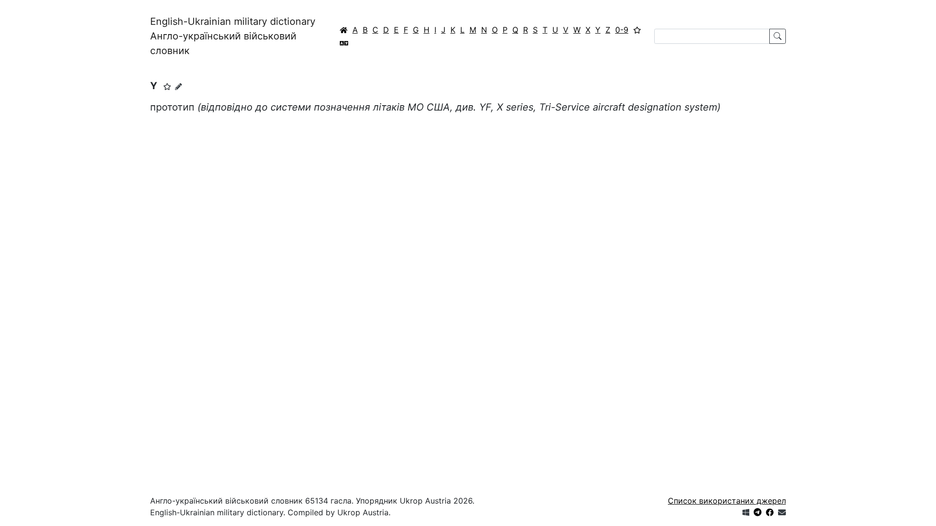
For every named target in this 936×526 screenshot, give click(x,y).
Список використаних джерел (727, 501)
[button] (167, 86)
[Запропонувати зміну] (178, 86)
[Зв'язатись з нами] (782, 512)
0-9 (621, 30)
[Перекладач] (344, 43)
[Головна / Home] (343, 29)
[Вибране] (637, 29)
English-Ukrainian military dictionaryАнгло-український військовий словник (232, 36)
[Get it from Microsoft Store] (745, 512)
